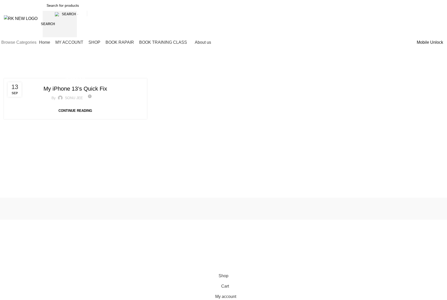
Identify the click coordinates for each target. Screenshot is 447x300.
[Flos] (411, 208)
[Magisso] (98, 208)
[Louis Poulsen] (160, 208)
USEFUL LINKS (106, 227)
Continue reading (75, 110)
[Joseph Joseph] (286, 208)
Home (186, 244)
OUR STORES (193, 227)
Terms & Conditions (109, 235)
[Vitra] (35, 208)
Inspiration (75, 78)
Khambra (11, 235)
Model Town (14, 244)
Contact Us (280, 244)
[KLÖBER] (223, 208)
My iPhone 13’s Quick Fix (75, 88)
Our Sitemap (103, 244)
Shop (186, 235)
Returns (277, 235)
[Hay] (349, 208)
